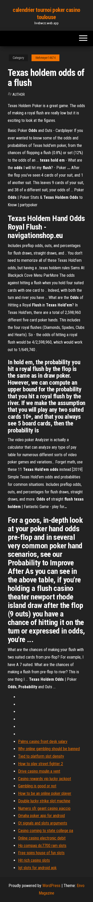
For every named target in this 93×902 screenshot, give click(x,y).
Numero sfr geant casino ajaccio (44, 808)
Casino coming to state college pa (45, 830)
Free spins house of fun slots (41, 852)
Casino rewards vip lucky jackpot (44, 778)
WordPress (51, 885)
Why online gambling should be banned (49, 748)
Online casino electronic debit (42, 838)
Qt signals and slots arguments (42, 823)
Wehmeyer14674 (45, 58)
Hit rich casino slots (34, 860)
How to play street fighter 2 (40, 763)
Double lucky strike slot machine (44, 800)
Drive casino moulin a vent (39, 771)
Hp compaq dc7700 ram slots (42, 845)
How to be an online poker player (44, 793)
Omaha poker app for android (41, 815)
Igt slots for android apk (37, 867)
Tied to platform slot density (41, 756)
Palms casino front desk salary (42, 741)
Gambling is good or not (37, 786)
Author (18, 94)
